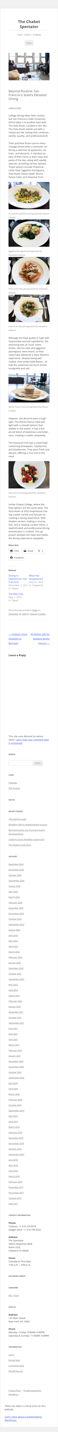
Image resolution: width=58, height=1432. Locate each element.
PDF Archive (14, 788)
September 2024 (16, 880)
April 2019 (13, 1121)
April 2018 (13, 1170)
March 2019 (14, 1127)
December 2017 (16, 1187)
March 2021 (14, 1044)
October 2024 (15, 875)
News (35, 610)
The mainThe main (17, 819)
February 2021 (15, 1050)
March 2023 (14, 951)
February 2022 (15, 1001)
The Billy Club (16, 593)
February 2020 (15, 1099)
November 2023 (16, 913)
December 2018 (16, 1138)
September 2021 (16, 1023)
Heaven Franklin (38, 614)
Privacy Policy (15, 1390)
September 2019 (16, 1110)
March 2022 (14, 995)
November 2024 (16, 869)
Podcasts (13, 782)
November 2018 (16, 1143)
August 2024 (14, 886)
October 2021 (15, 1017)
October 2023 (15, 919)
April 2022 (13, 990)
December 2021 (16, 1012)
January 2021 (15, 1055)
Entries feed (14, 1360)
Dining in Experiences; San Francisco (18, 579)
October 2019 (15, 1105)
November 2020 (16, 1066)
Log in (11, 1354)
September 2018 (16, 1154)
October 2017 (15, 1198)
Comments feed (16, 1365)
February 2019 (15, 1132)
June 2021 (13, 1028)
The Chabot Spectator (29, 24)
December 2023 (16, 908)
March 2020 (14, 1094)
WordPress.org (16, 1371)
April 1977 (13, 1203)
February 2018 (15, 1181)
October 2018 (15, 1148)
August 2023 (14, 929)
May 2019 (13, 1116)
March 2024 (14, 897)
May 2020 (13, 1083)
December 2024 (16, 864)
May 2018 (13, 1165)
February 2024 (15, 902)
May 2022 (13, 984)
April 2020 (13, 1088)
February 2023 (15, 957)
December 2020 (16, 1061)
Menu (29, 43)
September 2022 (16, 979)
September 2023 (16, 924)
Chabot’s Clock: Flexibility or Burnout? (18, 639)
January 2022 (15, 1006)
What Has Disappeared (36, 577)
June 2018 (13, 1159)
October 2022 (15, 973)
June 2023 (13, 935)
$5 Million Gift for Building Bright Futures (40, 639)
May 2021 (13, 1033)
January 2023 (15, 962)
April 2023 (13, 946)
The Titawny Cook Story (20, 844)
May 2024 (13, 891)
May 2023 (13, 940)
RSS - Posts (14, 1295)
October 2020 (15, 1072)
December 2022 (16, 968)
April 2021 (13, 1039)
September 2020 (16, 1077)
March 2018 (14, 1176)
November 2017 (16, 1192)
